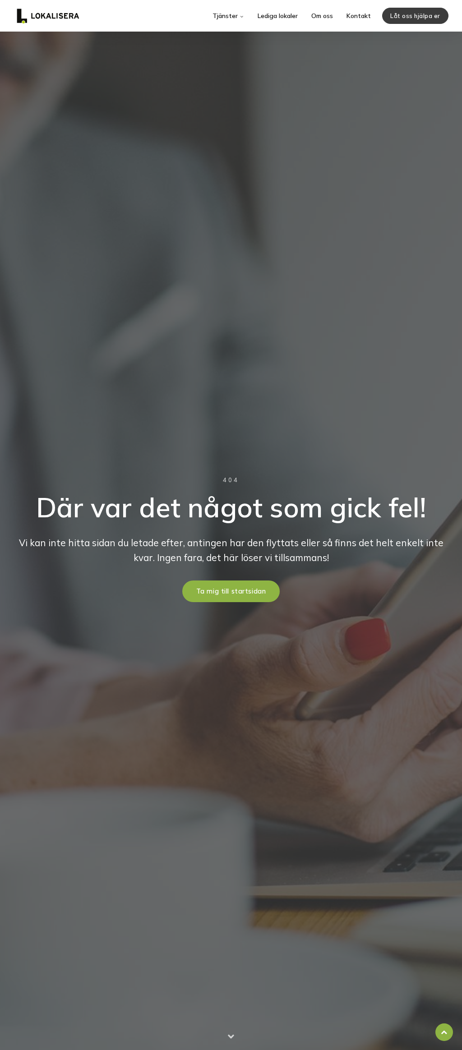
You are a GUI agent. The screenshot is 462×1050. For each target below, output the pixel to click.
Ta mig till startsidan (231, 591)
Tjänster (226, 16)
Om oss (322, 16)
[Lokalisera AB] (48, 16)
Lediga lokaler (278, 16)
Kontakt (358, 16)
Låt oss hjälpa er (415, 15)
